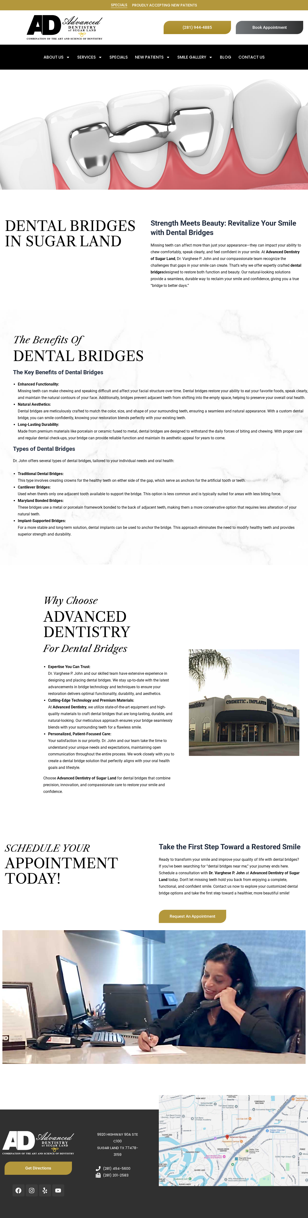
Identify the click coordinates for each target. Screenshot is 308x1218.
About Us (54, 57)
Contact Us (251, 57)
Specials (119, 4)
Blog (225, 57)
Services (86, 57)
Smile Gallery (191, 57)
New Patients (149, 57)
